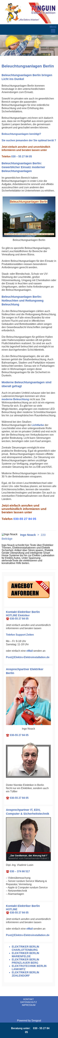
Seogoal (36, 1020)
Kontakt (28, 999)
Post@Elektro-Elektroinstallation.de (27, 657)
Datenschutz (28, 1002)
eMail (29, 650)
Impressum (28, 1005)
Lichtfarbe (38, 425)
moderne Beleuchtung (15, 399)
